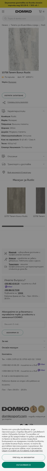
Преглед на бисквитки (23, 457)
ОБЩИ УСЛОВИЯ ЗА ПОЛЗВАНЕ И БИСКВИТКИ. (22, 450)
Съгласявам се (23, 465)
